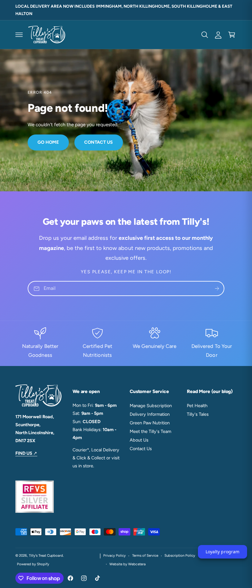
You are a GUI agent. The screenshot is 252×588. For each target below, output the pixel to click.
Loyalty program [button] (222, 552)
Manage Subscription (151, 405)
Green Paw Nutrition (150, 423)
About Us (139, 440)
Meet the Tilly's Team (150, 431)
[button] (19, 34)
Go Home (48, 142)
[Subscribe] (217, 288)
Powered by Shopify (33, 564)
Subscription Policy (179, 555)
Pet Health (197, 405)
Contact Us (98, 142)
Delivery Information (150, 414)
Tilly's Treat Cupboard (46, 555)
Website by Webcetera (127, 564)
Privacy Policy (114, 555)
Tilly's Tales (198, 414)
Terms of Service (145, 555)
